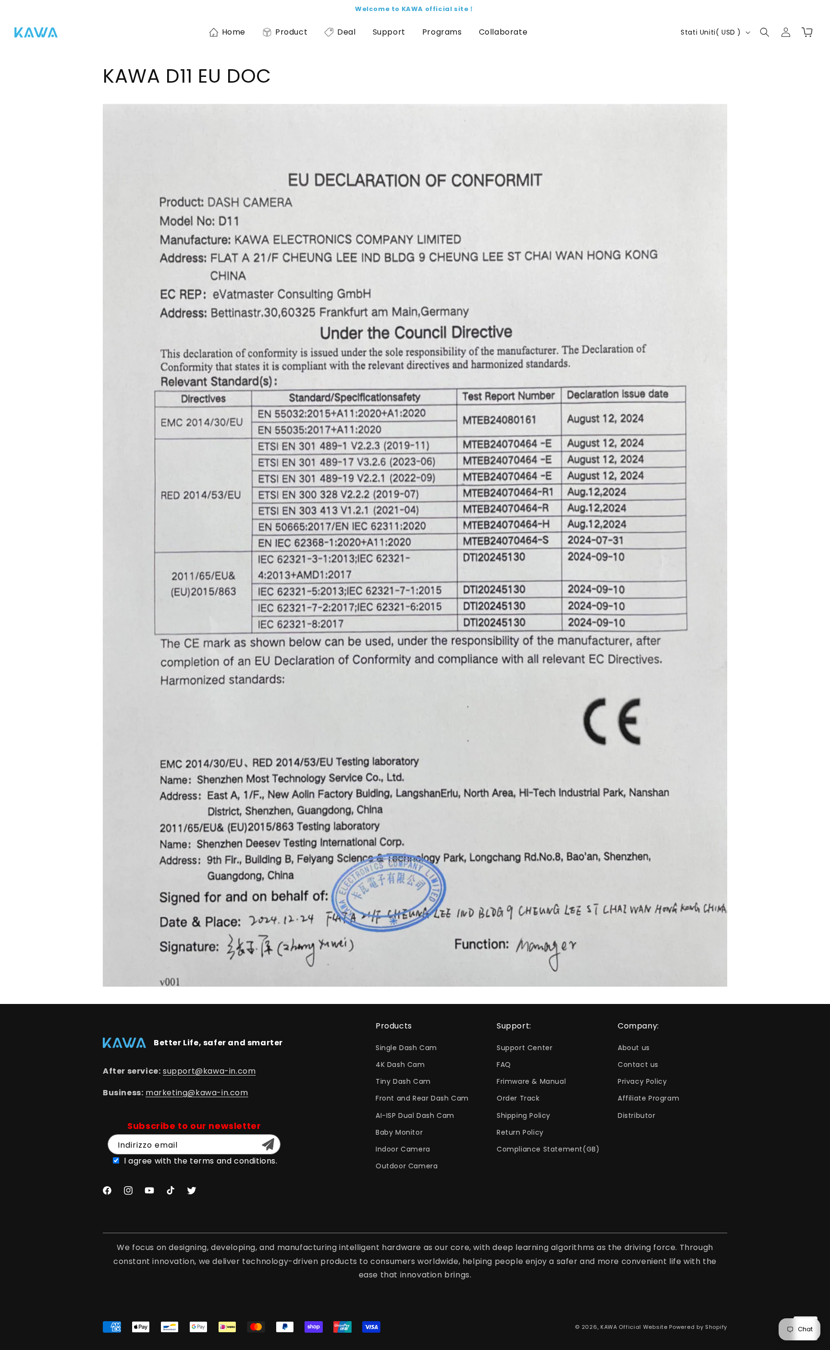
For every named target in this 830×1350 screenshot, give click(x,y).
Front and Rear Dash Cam (422, 1098)
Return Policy (520, 1132)
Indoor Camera (403, 1149)
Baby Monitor (399, 1132)
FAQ (504, 1064)
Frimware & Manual (531, 1081)
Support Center (524, 1048)
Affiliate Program (648, 1098)
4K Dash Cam (400, 1064)
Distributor (637, 1115)
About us (634, 1048)
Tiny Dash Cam (403, 1081)
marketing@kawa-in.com (197, 1092)
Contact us (638, 1064)
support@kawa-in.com (209, 1071)
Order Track (518, 1098)
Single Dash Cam (406, 1048)
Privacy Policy (642, 1081)
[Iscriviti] (268, 1144)
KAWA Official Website (634, 1327)
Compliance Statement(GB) (548, 1149)
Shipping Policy (523, 1115)
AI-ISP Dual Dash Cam (415, 1115)
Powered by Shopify (698, 1327)
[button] (227, 32)
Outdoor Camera (407, 1166)
